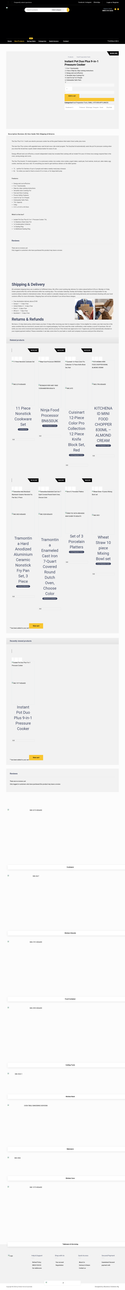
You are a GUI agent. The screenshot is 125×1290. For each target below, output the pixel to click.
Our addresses (37, 1268)
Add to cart (72, 96)
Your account (60, 1262)
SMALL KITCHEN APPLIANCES (98, 103)
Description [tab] (12, 134)
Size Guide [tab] (31, 134)
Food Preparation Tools (79, 103)
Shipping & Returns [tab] (47, 134)
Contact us (82, 1268)
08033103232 (36, 1265)
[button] (81, 2)
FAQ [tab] (37, 134)
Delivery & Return (84, 1265)
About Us (82, 1262)
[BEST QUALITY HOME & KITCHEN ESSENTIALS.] (11, 21)
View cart (36, 626)
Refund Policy (36, 1262)
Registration (59, 1265)
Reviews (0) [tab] (22, 134)
